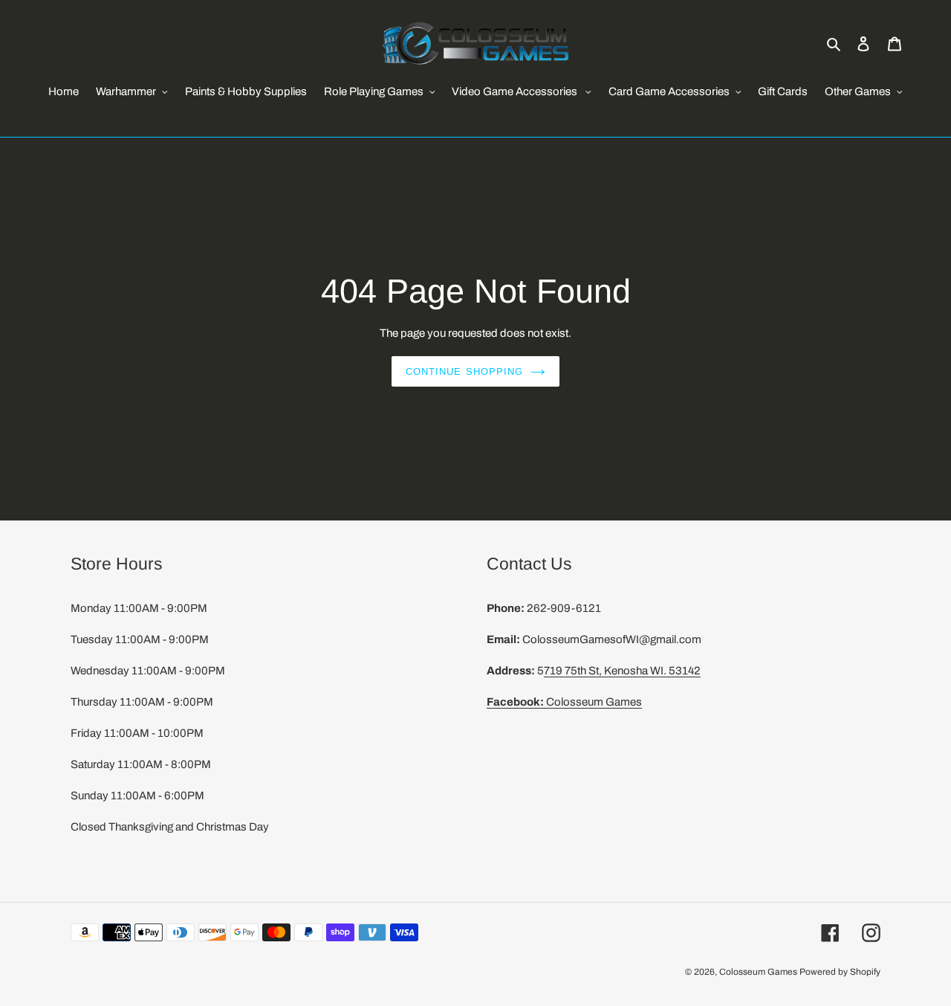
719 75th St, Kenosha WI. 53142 (622, 671)
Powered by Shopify (839, 972)
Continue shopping (464, 371)
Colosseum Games (564, 702)
